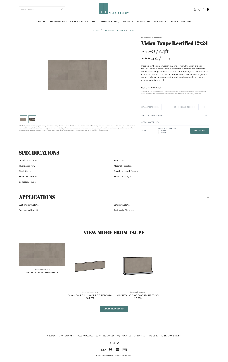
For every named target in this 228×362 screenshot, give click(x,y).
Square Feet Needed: (150, 107)
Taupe (131, 30)
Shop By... (51, 336)
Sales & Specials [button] (79, 21)
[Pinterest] (117, 343)
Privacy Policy (127, 356)
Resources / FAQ (111, 336)
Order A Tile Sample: (167, 129)
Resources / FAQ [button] (110, 21)
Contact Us (139, 336)
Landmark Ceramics (114, 30)
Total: (144, 130)
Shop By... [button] (41, 21)
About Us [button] (128, 21)
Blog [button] (94, 21)
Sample (164, 132)
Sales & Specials (85, 336)
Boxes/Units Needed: (187, 107)
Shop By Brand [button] (58, 21)
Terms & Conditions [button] (180, 21)
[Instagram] (114, 343)
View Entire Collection (114, 309)
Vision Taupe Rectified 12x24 (42, 272)
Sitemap (118, 356)
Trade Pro (153, 336)
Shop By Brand (66, 336)
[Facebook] (110, 343)
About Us (126, 336)
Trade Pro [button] (160, 21)
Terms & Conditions (171, 336)
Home (96, 30)
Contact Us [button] (143, 21)
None (163, 130)
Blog (98, 336)
